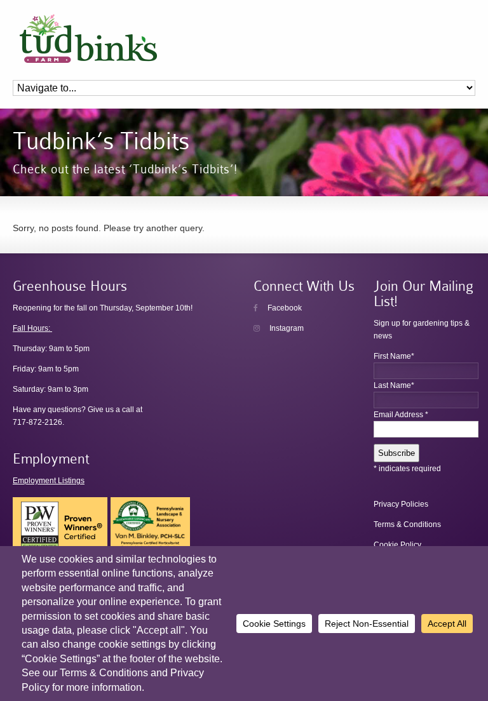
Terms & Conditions (407, 524)
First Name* (394, 356)
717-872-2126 (37, 422)
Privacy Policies (401, 504)
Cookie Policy (397, 544)
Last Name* (394, 385)
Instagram (286, 328)
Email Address (401, 414)
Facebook (284, 308)
